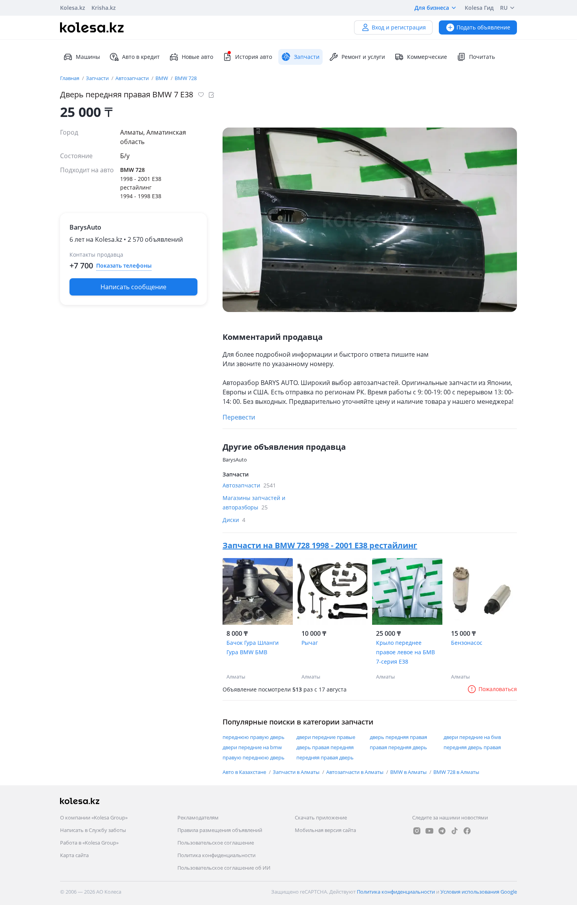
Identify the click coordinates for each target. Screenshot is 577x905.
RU (504, 7)
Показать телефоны (124, 265)
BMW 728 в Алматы (456, 771)
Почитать (482, 56)
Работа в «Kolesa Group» (89, 842)
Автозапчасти (132, 78)
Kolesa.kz (72, 7)
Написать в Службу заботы (93, 830)
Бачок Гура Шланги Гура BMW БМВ (252, 647)
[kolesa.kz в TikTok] (454, 831)
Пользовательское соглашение (215, 842)
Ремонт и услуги (363, 56)
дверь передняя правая (398, 737)
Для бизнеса (431, 7)
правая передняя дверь (398, 747)
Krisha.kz (103, 7)
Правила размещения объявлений (219, 830)
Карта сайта (74, 855)
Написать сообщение (133, 287)
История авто (253, 56)
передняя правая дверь (325, 757)
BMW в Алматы (409, 771)
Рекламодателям (198, 817)
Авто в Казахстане (245, 771)
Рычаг (309, 642)
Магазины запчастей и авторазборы (254, 502)
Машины (88, 56)
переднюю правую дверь (254, 737)
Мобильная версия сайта (325, 830)
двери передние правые (325, 737)
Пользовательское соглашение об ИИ (223, 867)
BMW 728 (186, 78)
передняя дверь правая (472, 747)
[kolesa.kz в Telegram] (442, 831)
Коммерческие (427, 56)
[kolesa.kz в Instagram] (417, 831)
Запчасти (98, 78)
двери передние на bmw (252, 747)
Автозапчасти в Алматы (355, 771)
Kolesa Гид (479, 7)
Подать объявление (483, 27)
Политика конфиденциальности (216, 855)
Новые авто (197, 56)
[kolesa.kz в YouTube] (429, 831)
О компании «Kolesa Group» (94, 817)
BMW (162, 78)
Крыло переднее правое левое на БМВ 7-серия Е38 (405, 652)
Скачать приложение (321, 817)
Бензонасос (466, 642)
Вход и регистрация (399, 27)
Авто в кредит (141, 56)
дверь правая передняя (325, 747)
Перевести (239, 417)
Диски (234, 520)
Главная (70, 78)
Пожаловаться (497, 689)
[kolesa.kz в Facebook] (467, 831)
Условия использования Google (478, 891)
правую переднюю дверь (254, 757)
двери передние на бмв (472, 737)
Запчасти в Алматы (297, 771)
